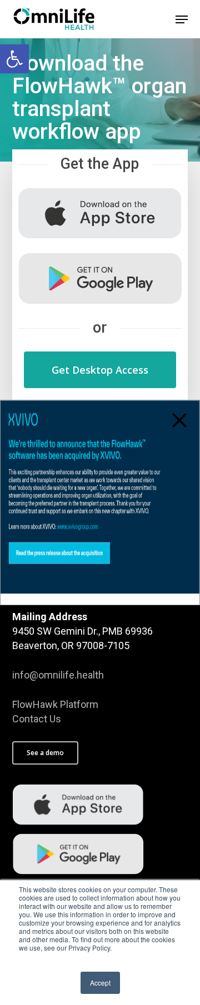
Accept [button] (100, 982)
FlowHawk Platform (55, 704)
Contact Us (36, 719)
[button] (14, 58)
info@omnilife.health (58, 675)
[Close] (179, 420)
